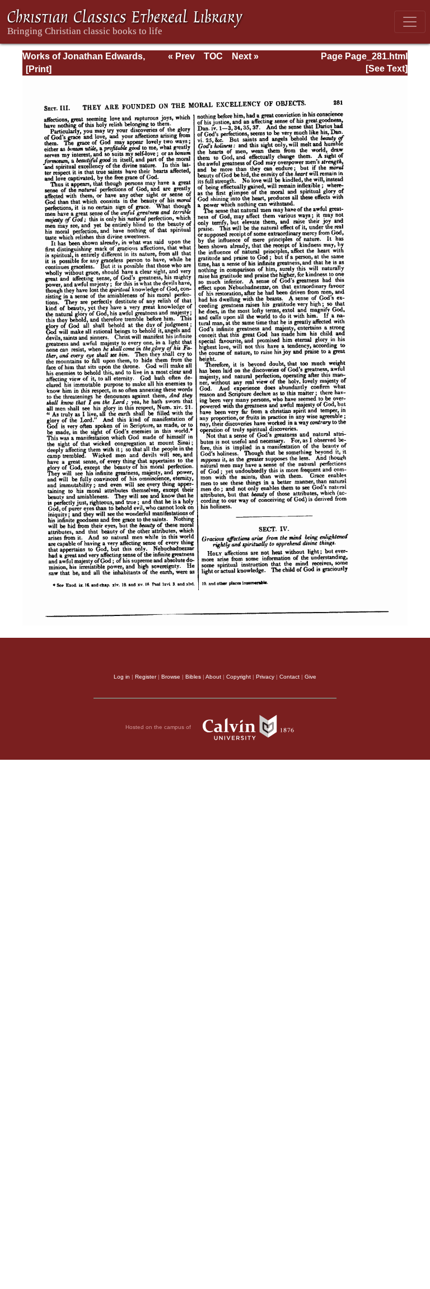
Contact (289, 677)
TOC (213, 56)
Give (310, 677)
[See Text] (387, 68)
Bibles (193, 677)
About (213, 677)
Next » (245, 56)
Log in (122, 677)
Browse (170, 677)
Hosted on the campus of (159, 727)
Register (145, 677)
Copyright (238, 677)
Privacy (265, 677)
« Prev (181, 56)
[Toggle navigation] (410, 22)
